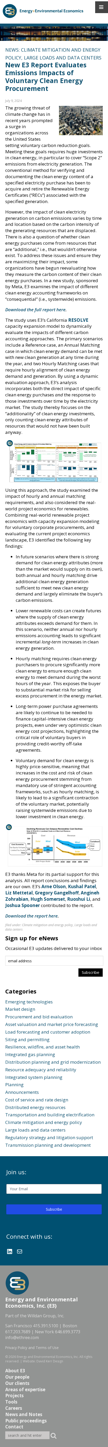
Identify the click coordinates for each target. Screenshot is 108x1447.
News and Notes (23, 1414)
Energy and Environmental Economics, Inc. (48, 1357)
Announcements (22, 1092)
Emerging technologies (29, 1002)
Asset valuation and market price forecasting (51, 1024)
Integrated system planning (33, 1077)
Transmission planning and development (48, 1145)
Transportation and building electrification (49, 1115)
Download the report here (31, 916)
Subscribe (54, 1209)
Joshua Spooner (22, 905)
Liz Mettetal (19, 893)
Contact (14, 1427)
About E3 (15, 1371)
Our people (17, 1377)
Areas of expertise (25, 1389)
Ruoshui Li (78, 899)
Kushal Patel (82, 886)
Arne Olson (53, 886)
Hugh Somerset (47, 899)
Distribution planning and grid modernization (53, 1062)
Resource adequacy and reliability (40, 1070)
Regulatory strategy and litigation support (49, 1137)
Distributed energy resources (35, 1107)
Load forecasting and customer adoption (47, 1032)
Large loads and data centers (62, 57)
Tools (11, 1402)
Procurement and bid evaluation (39, 1017)
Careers (13, 1408)
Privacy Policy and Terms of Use (32, 1347)
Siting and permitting (27, 1039)
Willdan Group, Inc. (46, 1316)
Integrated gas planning (30, 1054)
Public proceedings (26, 1421)
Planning (14, 1085)
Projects (14, 1396)
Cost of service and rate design (36, 1100)
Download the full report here (35, 310)
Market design (20, 1009)
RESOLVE (78, 320)
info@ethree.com (22, 1337)
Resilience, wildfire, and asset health (42, 1047)
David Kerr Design (49, 1361)
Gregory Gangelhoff (57, 893)
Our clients (17, 1383)
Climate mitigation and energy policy (47, 925)
